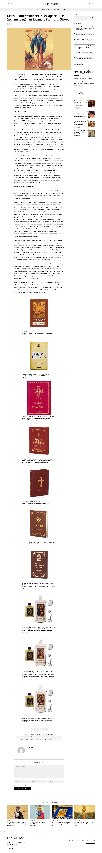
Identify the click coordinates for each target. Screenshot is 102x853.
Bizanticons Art (36, 734)
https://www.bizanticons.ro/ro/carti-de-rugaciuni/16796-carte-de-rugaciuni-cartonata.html (36, 419)
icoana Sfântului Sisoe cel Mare (51, 737)
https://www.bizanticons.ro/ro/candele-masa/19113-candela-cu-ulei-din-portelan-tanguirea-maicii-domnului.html (38, 630)
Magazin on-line (47, 9)
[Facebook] (88, 4)
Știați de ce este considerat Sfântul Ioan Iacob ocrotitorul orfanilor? (85, 53)
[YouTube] (92, 4)
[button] (93, 18)
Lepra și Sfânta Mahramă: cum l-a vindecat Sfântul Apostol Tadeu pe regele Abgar (85, 28)
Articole (37, 9)
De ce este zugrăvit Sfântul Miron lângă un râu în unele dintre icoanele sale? (84, 47)
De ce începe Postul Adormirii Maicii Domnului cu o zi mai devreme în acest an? (85, 59)
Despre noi (57, 9)
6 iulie (27, 734)
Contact (65, 9)
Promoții (82, 840)
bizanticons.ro (48, 734)
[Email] (94, 4)
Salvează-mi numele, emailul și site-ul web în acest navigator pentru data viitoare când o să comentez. (39, 785)
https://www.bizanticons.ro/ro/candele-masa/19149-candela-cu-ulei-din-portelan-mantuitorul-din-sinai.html (38, 720)
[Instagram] (90, 4)
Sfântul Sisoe (23, 739)
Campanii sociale (90, 840)
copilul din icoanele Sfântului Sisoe (28, 737)
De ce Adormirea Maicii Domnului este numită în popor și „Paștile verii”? (84, 41)
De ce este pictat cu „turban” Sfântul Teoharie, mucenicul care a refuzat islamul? (85, 35)
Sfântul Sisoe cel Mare (52, 739)
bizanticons (31, 747)
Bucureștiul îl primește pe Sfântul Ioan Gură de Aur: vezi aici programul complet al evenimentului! (80, 104)
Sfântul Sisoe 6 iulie (36, 739)
